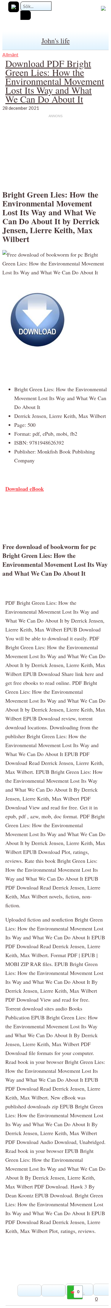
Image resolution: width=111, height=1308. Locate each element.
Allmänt (10, 54)
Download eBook (24, 489)
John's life (55, 40)
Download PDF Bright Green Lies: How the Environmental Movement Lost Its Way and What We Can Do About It (54, 81)
